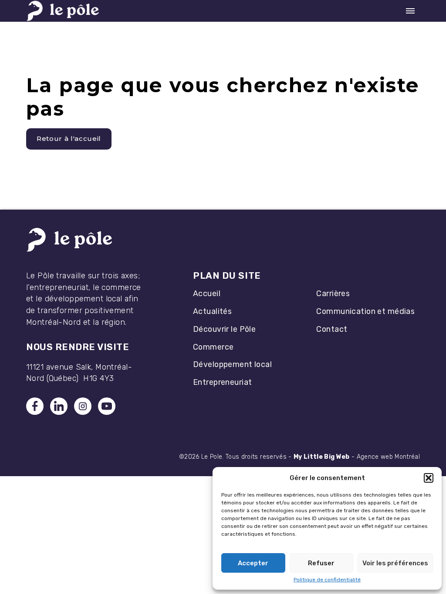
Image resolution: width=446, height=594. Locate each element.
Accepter (253, 563)
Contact (331, 329)
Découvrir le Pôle (224, 329)
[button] (428, 478)
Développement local (232, 364)
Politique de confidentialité (327, 580)
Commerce (213, 346)
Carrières (333, 293)
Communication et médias (365, 311)
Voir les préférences (395, 563)
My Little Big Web (322, 457)
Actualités (212, 311)
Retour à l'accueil (69, 138)
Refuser (321, 563)
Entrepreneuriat (222, 382)
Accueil (206, 293)
